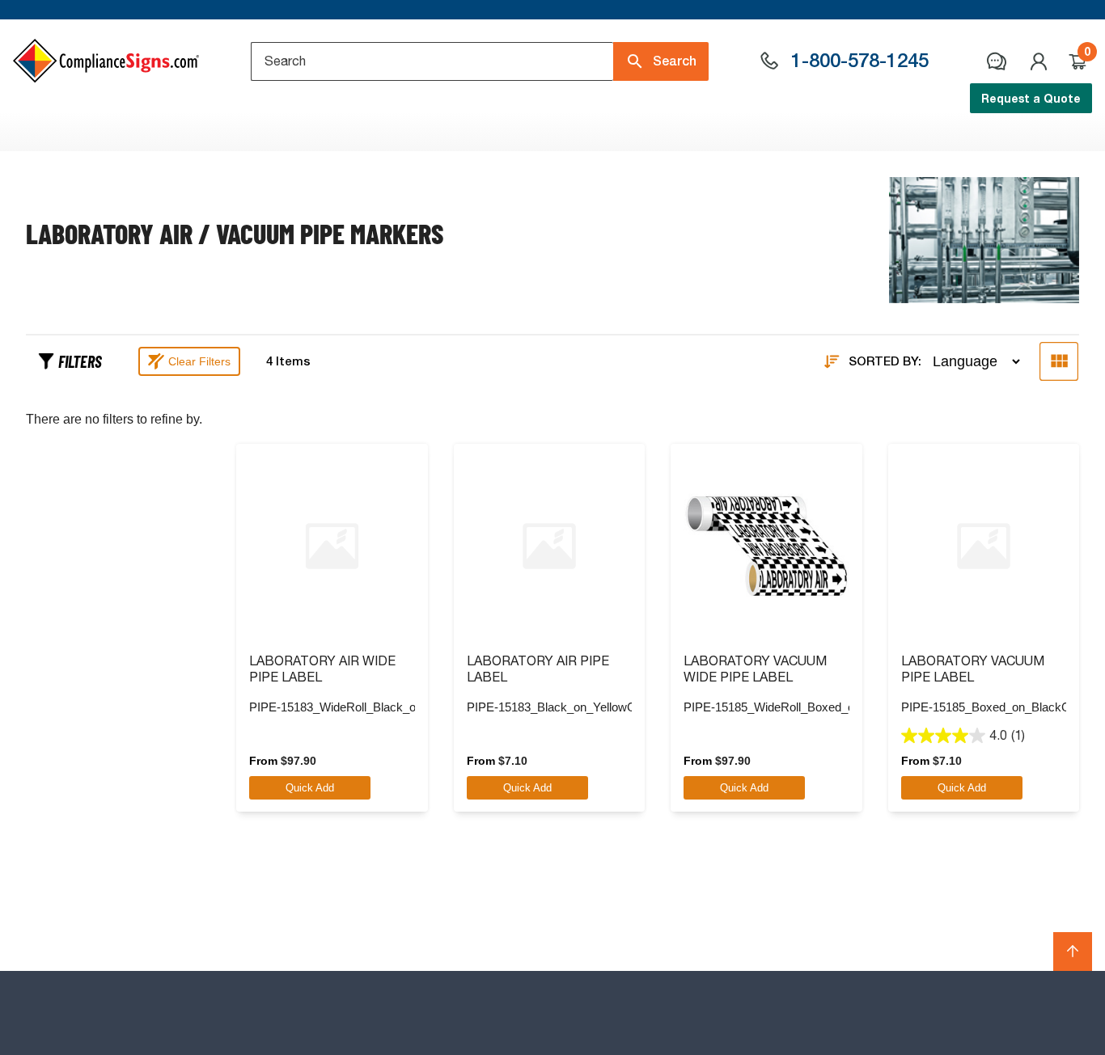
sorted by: (885, 361)
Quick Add (310, 788)
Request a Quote (1031, 98)
